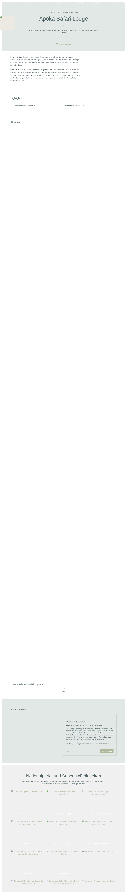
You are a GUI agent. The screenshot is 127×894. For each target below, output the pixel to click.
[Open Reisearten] (47, 3)
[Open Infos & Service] (89, 3)
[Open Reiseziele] (32, 3)
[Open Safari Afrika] (62, 3)
